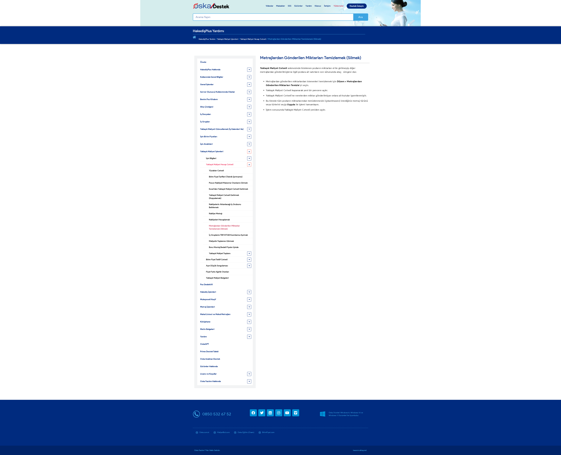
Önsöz (203, 62)
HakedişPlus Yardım (207, 39)
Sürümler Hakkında (209, 366)
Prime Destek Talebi (209, 351)
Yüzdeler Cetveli (216, 170)
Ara (360, 17)
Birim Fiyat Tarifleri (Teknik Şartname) (226, 177)
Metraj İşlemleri (207, 307)
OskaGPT (204, 344)
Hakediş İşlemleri (208, 292)
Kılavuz (318, 6)
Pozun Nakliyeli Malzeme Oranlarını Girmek (228, 183)
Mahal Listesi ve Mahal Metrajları (215, 314)
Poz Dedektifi (206, 284)
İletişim (327, 6)
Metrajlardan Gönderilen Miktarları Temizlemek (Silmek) (224, 227)
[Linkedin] (270, 412)
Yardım (308, 6)
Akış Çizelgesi (206, 107)
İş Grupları (205, 121)
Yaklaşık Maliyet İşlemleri (227, 39)
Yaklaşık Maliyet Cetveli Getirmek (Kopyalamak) (224, 196)
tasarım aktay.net (360, 450)
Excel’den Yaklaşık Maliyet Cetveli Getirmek (228, 189)
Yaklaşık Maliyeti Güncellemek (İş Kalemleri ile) (222, 129)
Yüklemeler (339, 6)
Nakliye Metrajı (215, 213)
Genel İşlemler (207, 84)
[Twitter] (261, 412)
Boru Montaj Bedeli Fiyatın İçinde (224, 247)
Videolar (269, 6)
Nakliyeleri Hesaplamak (219, 219)
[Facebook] (253, 412)
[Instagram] (278, 412)
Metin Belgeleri (207, 329)
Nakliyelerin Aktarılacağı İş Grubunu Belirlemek (225, 206)
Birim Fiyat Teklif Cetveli (216, 259)
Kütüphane (205, 322)
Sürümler (298, 6)
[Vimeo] (295, 412)
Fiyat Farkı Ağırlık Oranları (217, 272)
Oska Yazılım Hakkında (210, 381)
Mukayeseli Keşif (208, 299)
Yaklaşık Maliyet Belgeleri (217, 278)
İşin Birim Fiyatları (208, 136)
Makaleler (280, 6)
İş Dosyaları (205, 114)
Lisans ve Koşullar (208, 374)
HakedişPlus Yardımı (208, 31)
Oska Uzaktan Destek (210, 359)
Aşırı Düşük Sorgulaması (217, 265)
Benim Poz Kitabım (209, 99)
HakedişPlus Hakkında (210, 69)
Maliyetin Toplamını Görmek (221, 241)
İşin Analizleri (206, 144)
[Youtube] (287, 412)
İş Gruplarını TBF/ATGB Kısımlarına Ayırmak (228, 235)
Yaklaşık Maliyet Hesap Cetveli (253, 39)
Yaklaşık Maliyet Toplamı (219, 253)
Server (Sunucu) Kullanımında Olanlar (217, 92)
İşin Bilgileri (211, 158)
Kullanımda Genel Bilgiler (211, 77)
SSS (289, 6)
